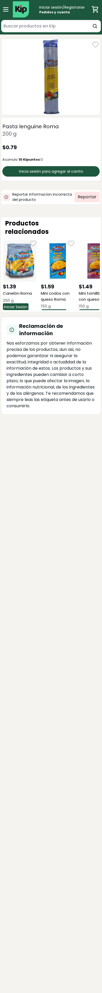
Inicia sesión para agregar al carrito (51, 171)
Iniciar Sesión (15, 307)
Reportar (87, 197)
